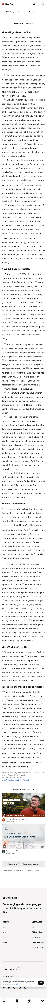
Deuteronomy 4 (6, 12)
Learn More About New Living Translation (16, 780)
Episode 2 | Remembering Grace (19, 819)
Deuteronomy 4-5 (14, 851)
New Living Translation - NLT (17, 870)
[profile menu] (41, 4)
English (4, 870)
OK (41, 983)
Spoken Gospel (10, 853)
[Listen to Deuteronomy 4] (35, 12)
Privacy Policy (15, 985)
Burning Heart (10, 821)
